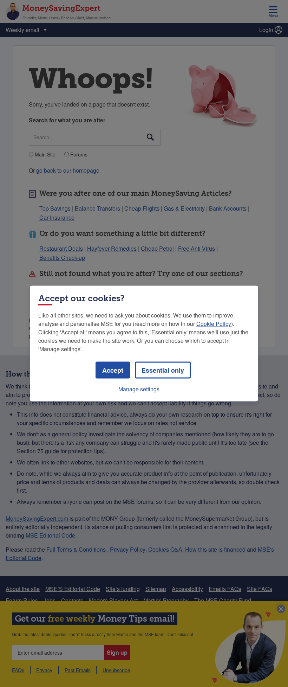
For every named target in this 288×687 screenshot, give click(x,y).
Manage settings (138, 389)
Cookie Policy (213, 324)
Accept (112, 370)
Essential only (163, 370)
